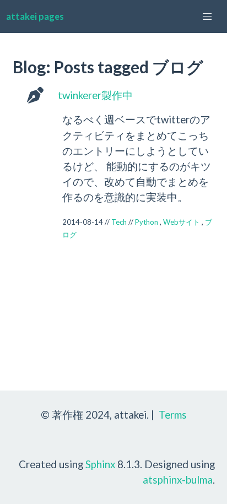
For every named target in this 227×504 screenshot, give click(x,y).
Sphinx (100, 464)
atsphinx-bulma (178, 479)
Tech (119, 222)
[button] (207, 16)
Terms (173, 414)
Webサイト (181, 222)
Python (146, 222)
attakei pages (35, 16)
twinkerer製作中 (95, 95)
